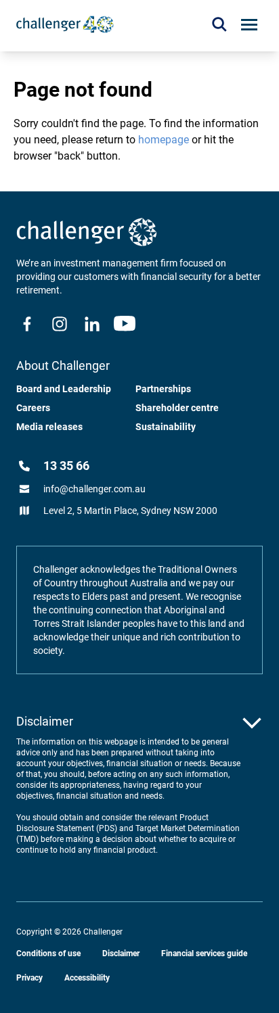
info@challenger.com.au (94, 489)
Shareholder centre (177, 407)
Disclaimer (121, 953)
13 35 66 (66, 465)
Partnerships (163, 388)
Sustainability (165, 426)
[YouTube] (124, 324)
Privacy (29, 978)
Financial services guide (204, 953)
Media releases (49, 426)
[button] (219, 24)
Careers (33, 407)
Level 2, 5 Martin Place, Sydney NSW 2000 (130, 510)
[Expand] (252, 723)
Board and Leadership (63, 388)
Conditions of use (48, 953)
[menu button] (249, 24)
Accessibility (87, 978)
